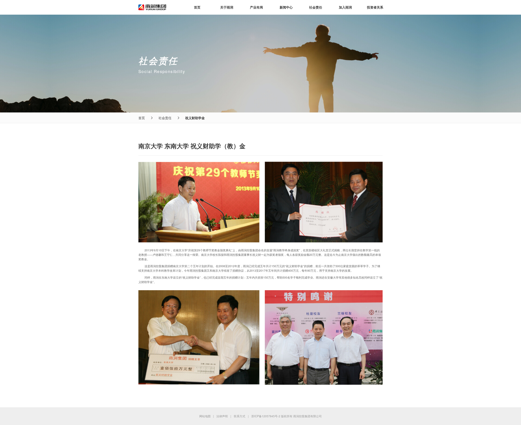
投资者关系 (375, 7)
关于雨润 (226, 7)
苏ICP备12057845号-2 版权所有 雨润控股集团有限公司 (286, 416)
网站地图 (205, 416)
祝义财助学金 (195, 118)
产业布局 (256, 7)
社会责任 (315, 7)
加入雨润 (345, 7)
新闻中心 (286, 7)
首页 (197, 7)
